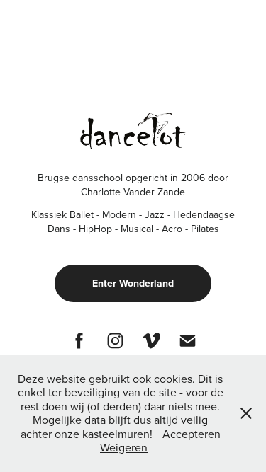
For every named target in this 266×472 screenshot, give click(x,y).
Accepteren (191, 434)
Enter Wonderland (133, 283)
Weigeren (124, 447)
